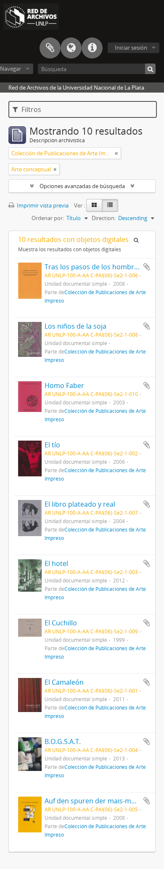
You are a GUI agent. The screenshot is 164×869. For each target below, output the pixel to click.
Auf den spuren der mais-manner (97, 800)
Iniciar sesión (131, 47)
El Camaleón (64, 682)
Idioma (71, 47)
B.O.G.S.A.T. (63, 741)
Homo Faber (64, 385)
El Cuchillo (61, 622)
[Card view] (94, 205)
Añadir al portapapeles (147, 267)
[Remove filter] (116, 153)
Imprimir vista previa (42, 205)
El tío (52, 444)
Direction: (104, 218)
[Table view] (110, 205)
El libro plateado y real (80, 504)
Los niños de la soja (75, 326)
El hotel (56, 563)
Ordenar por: (48, 218)
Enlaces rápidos (92, 47)
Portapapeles (50, 47)
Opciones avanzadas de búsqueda (82, 186)
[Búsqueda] (150, 69)
